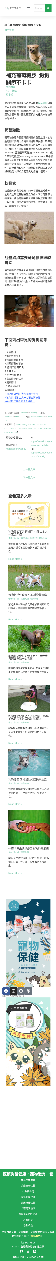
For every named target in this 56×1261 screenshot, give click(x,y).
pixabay (34, 413)
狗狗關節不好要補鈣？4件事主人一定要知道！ (27, 533)
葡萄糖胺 (42, 103)
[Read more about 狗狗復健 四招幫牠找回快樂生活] (29, 762)
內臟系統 (25, 599)
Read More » (15, 559)
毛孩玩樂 (28, 1225)
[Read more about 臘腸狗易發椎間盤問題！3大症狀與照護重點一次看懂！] (29, 638)
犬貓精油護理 (28, 1208)
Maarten (7, 417)
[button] (28, 8)
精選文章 (34, 538)
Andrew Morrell (37, 417)
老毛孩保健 (28, 1191)
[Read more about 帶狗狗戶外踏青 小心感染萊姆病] (29, 578)
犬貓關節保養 (28, 1180)
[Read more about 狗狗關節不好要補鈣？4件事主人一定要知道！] (29, 515)
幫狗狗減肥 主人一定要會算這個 (23, 397)
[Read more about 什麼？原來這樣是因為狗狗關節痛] (29, 827)
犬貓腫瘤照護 (28, 1197)
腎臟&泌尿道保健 (28, 1214)
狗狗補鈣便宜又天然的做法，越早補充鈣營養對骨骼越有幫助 (28, 717)
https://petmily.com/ (16, 449)
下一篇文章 (29, 477)
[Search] (48, 8)
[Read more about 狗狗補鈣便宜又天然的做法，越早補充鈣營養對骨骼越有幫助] (29, 698)
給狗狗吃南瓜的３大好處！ (20, 401)
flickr (17, 417)
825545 (24, 413)
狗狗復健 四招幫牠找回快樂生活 (27, 779)
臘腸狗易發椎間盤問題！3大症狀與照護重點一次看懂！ (27, 657)
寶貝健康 (25, 538)
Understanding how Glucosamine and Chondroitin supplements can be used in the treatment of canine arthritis (28, 428)
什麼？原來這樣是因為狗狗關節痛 (28, 848)
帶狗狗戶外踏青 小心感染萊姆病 (27, 594)
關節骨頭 (9, 30)
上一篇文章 (29, 469)
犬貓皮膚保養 (28, 1185)
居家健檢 (28, 1220)
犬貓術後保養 (28, 1203)
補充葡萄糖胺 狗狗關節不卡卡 (22, 394)
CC (22, 417)
